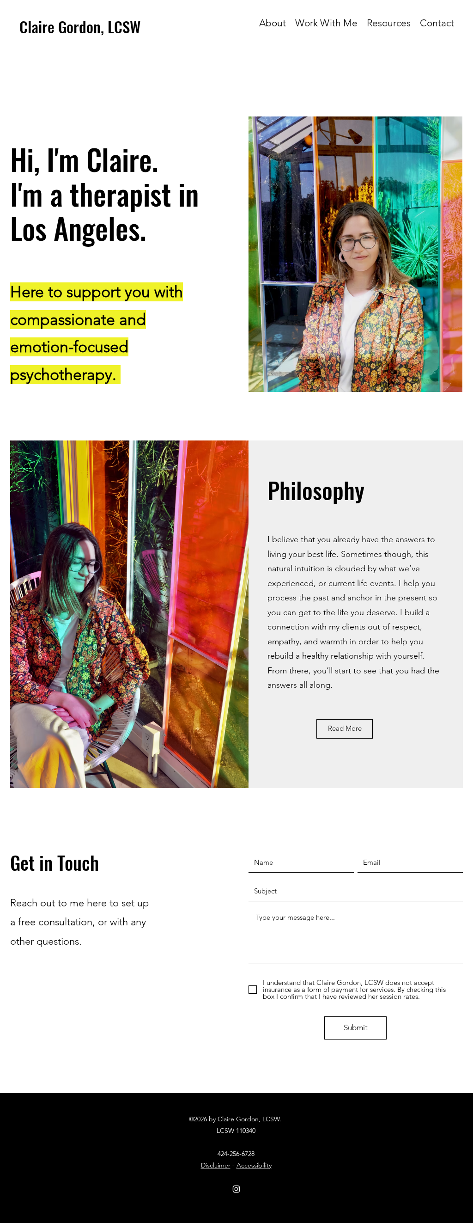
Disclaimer (215, 1165)
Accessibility (254, 1165)
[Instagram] (236, 1189)
